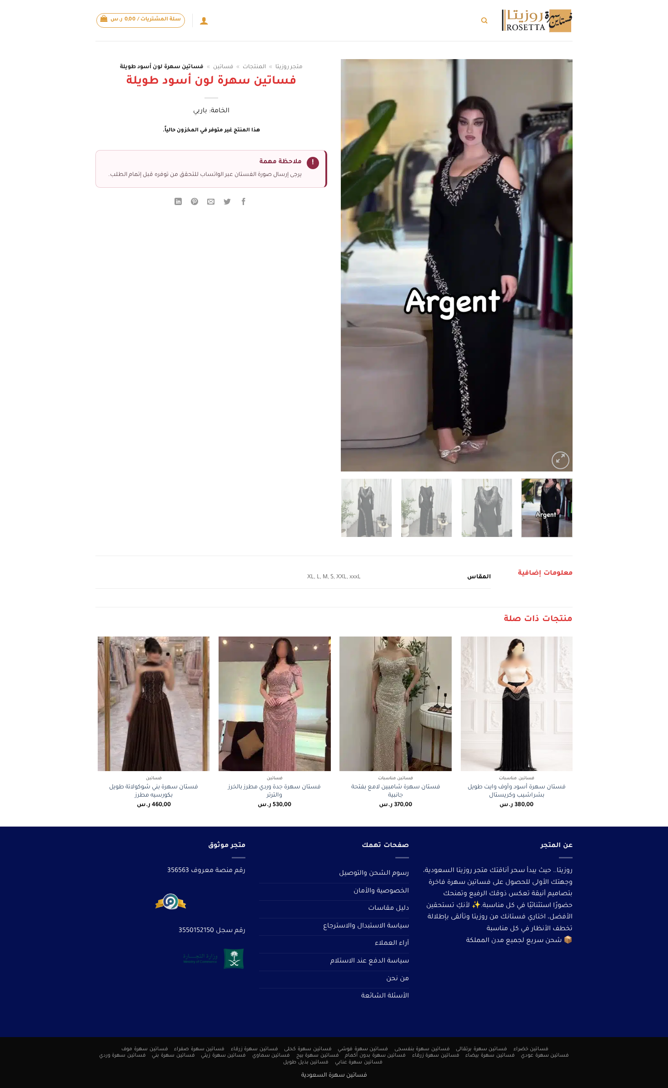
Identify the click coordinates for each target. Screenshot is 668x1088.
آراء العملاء (392, 944)
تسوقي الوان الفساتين (411, 20)
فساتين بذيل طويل (306, 1062)
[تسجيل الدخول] (204, 20)
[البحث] (484, 20)
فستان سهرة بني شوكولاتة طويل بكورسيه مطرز (153, 791)
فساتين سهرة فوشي (363, 1049)
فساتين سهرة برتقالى (481, 1049)
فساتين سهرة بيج (317, 1055)
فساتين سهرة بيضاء (489, 1055)
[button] (140, 20)
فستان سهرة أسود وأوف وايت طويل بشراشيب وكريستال (517, 791)
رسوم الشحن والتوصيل (374, 873)
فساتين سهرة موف (144, 1049)
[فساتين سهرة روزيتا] (537, 20)
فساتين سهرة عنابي (359, 1062)
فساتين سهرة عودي (545, 1055)
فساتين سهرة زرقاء (254, 1049)
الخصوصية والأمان (381, 891)
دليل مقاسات (388, 909)
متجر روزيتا (289, 67)
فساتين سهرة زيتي (223, 1055)
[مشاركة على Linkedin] (177, 203)
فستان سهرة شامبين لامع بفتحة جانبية (395, 791)
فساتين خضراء (531, 1049)
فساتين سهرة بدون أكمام (375, 1055)
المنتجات (254, 67)
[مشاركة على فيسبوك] (243, 203)
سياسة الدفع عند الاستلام (369, 961)
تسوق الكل (461, 20)
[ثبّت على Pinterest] (194, 203)
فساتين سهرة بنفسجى (422, 1049)
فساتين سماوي (271, 1055)
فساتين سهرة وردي (122, 1055)
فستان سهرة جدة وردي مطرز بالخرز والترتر (274, 791)
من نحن (397, 979)
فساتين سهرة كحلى (307, 1049)
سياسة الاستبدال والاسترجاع (366, 926)
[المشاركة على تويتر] (227, 203)
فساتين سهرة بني (173, 1055)
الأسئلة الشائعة (385, 996)
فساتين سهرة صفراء (199, 1049)
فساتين (223, 67)
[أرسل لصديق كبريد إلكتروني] (211, 203)
